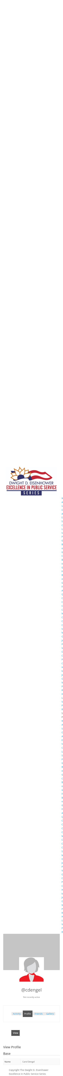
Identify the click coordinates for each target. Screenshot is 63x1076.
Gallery (50, 1013)
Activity (17, 1013)
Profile (27, 1013)
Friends (39, 1013)
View (15, 1032)
